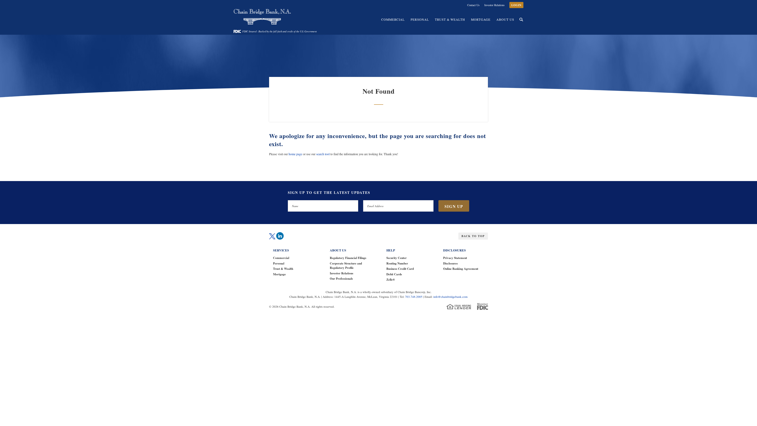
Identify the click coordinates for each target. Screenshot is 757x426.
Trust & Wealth (283, 268)
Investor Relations (494, 5)
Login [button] (516, 5)
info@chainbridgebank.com (450, 297)
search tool (323, 154)
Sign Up (454, 206)
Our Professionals (341, 278)
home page (295, 154)
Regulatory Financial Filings (348, 258)
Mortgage (480, 19)
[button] (521, 19)
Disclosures (450, 263)
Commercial (281, 258)
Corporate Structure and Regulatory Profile (346, 265)
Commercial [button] (393, 19)
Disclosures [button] (454, 250)
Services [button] (281, 250)
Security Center (396, 258)
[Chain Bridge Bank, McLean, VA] (262, 16)
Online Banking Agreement (460, 268)
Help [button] (390, 250)
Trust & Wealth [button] (450, 19)
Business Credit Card (400, 268)
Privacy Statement (455, 258)
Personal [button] (420, 19)
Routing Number (397, 263)
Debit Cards (394, 274)
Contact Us (473, 5)
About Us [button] (505, 19)
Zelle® (390, 279)
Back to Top (473, 236)
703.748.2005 (413, 297)
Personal (278, 263)
